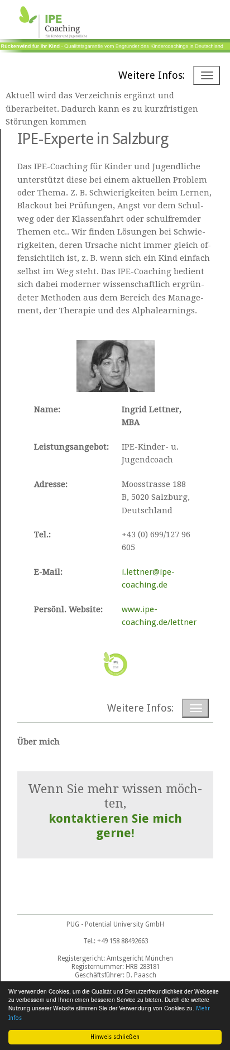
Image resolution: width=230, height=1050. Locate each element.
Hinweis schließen (115, 1037)
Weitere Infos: (151, 75)
